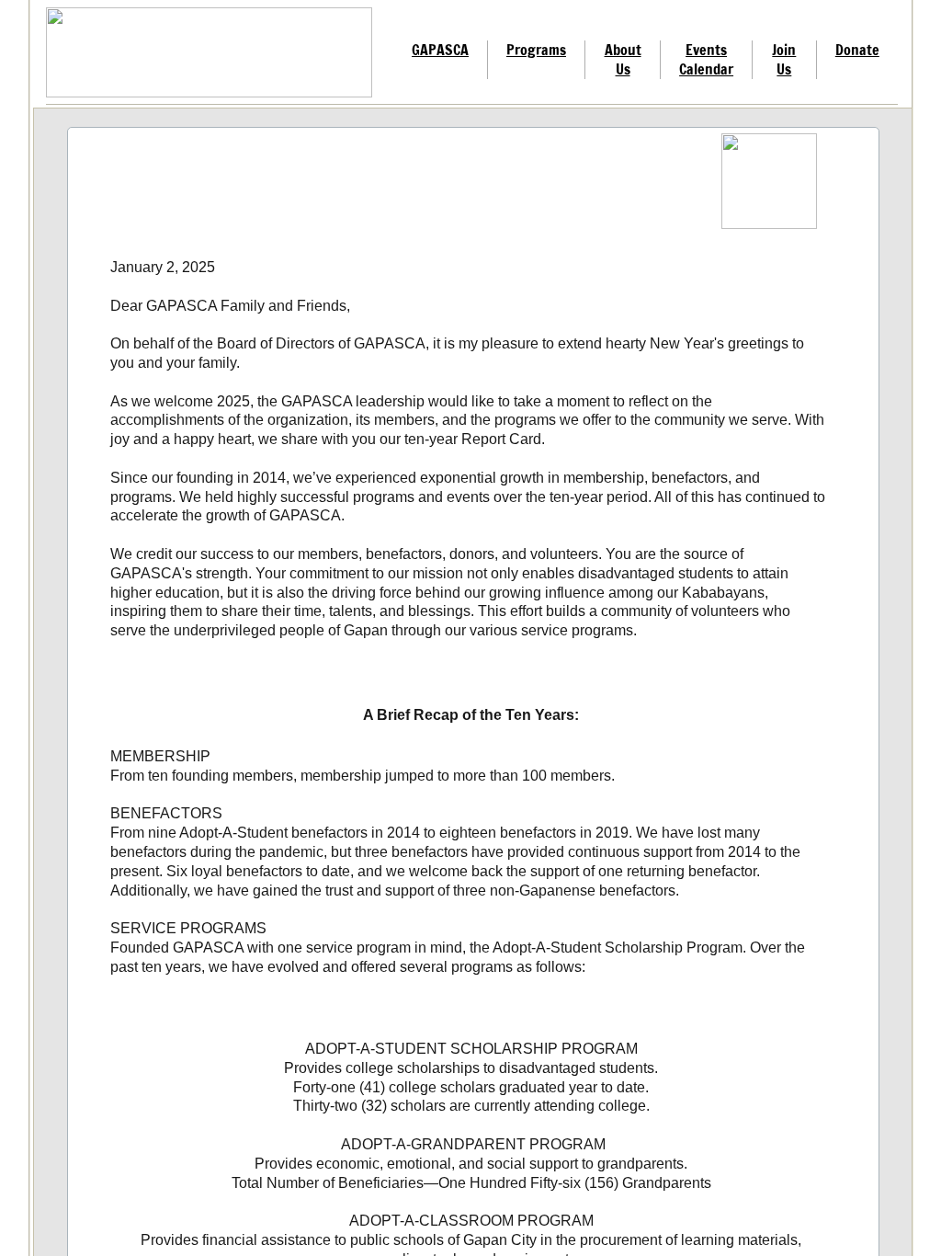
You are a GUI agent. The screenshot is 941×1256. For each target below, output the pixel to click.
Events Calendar (706, 59)
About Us (623, 59)
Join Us (784, 59)
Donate (857, 50)
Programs (536, 50)
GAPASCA (440, 50)
